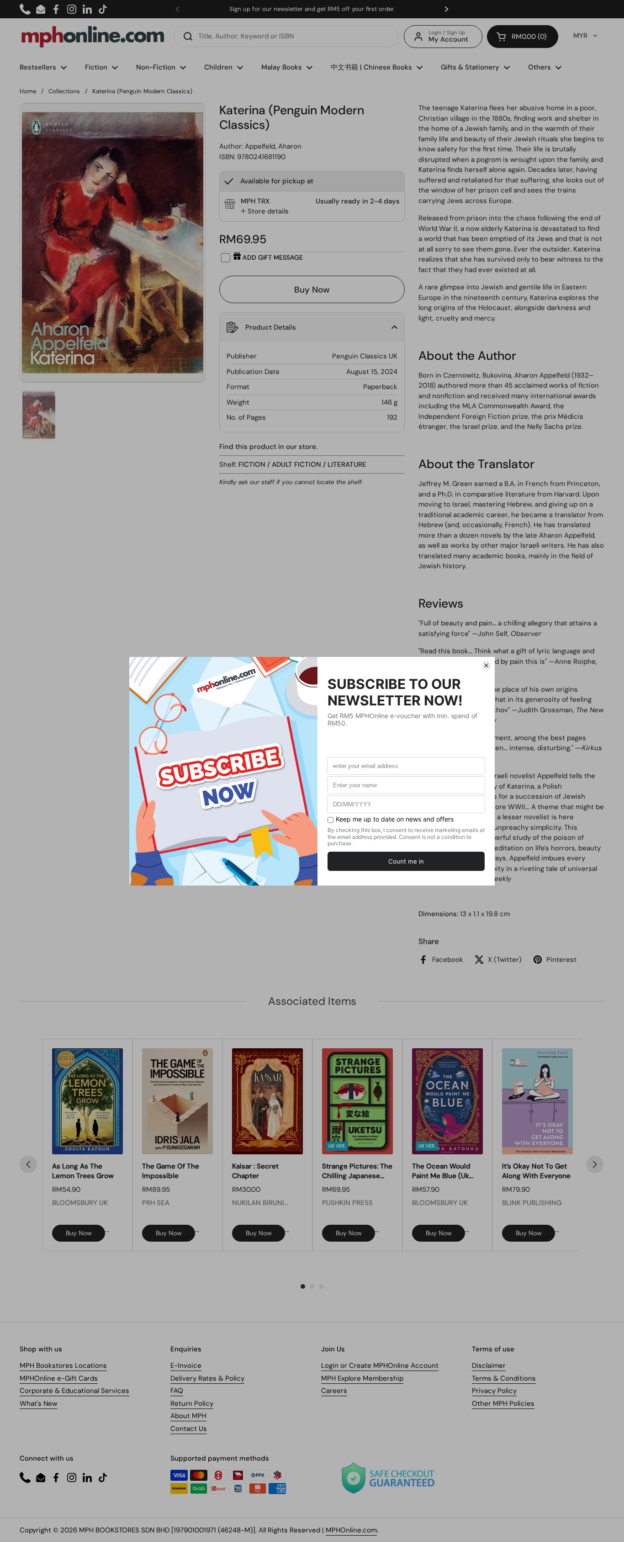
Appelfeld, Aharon (273, 146)
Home (28, 91)
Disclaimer (489, 1365)
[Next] (594, 1164)
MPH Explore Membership (362, 1378)
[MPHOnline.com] (93, 36)
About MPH (188, 1415)
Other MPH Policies (503, 1403)
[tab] (265, 211)
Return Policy (191, 1403)
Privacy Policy (494, 1390)
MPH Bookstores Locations (63, 1365)
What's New (38, 1403)
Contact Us (188, 1428)
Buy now (79, 1233)
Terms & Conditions (504, 1378)
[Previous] (28, 1164)
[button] (522, 36)
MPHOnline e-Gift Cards (59, 1378)
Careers (334, 1390)
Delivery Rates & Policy (207, 1378)
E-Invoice (185, 1365)
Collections (64, 91)
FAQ (176, 1390)
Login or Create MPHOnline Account (380, 1365)
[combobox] (286, 36)
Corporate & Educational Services (74, 1390)
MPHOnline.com (351, 1530)
